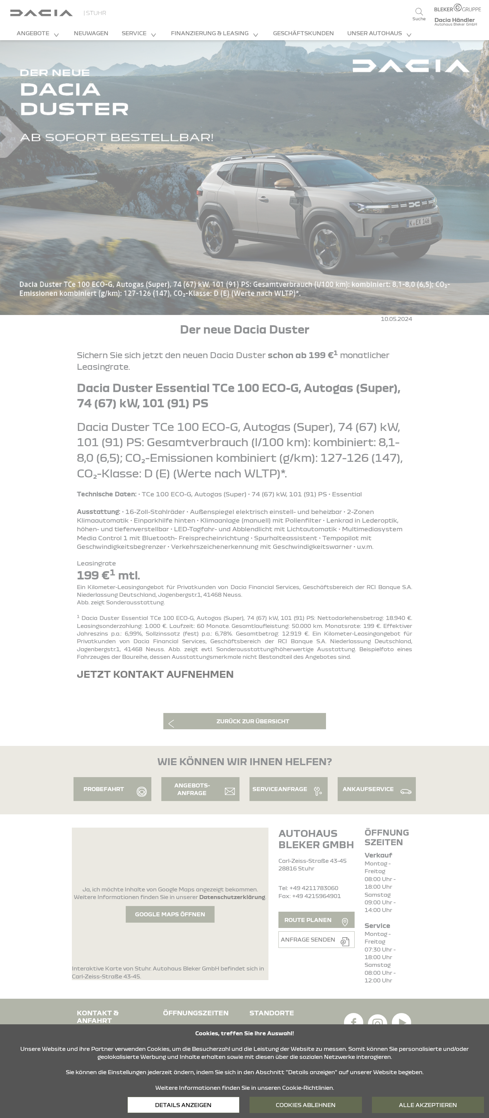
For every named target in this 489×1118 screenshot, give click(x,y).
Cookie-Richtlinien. (308, 1087)
